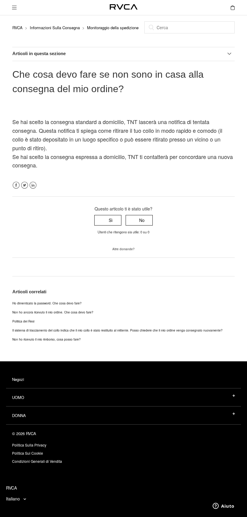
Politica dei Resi (23, 321)
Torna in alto (24, 267)
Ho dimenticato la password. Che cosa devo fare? (47, 303)
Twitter (24, 185)
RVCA (17, 27)
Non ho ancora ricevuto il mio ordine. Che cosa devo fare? (52, 312)
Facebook (16, 185)
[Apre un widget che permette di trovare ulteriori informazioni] (223, 506)
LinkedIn (33, 185)
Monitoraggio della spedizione (113, 27)
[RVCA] (124, 7)
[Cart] (232, 7)
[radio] (107, 220)
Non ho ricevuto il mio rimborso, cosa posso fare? (46, 339)
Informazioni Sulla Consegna (55, 27)
